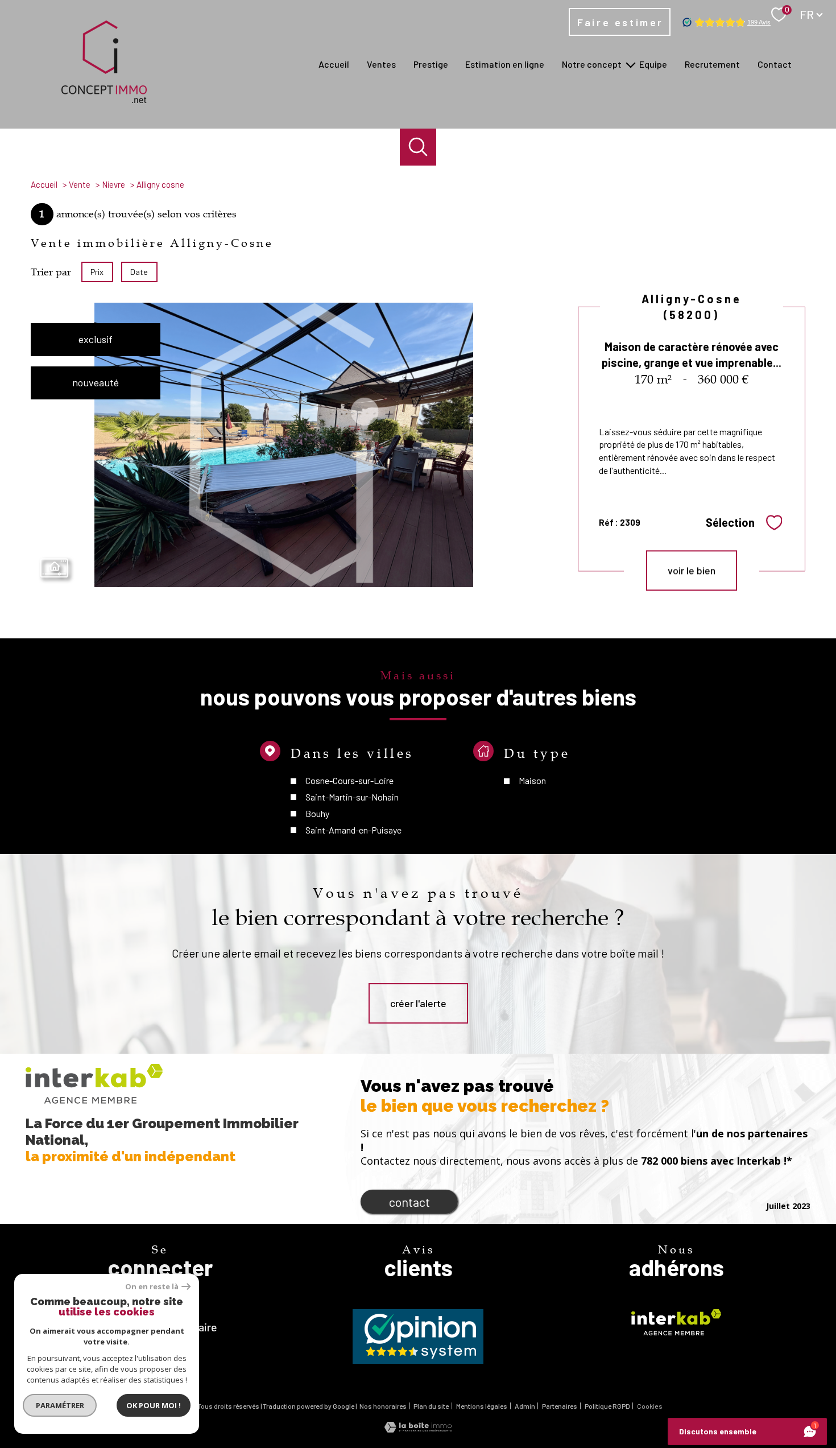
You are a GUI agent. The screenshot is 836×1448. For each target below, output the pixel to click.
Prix (97, 272)
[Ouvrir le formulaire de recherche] (418, 147)
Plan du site (431, 1406)
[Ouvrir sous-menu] (631, 64)
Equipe (653, 64)
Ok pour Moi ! (153, 1405)
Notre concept (592, 64)
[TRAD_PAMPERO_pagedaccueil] (104, 99)
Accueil (333, 64)
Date (139, 272)
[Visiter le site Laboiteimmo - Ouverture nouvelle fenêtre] (418, 1428)
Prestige (430, 64)
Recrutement (712, 64)
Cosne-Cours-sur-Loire (349, 780)
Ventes (381, 64)
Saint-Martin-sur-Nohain (352, 796)
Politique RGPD (607, 1406)
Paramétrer (60, 1405)
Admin (525, 1406)
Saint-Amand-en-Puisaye (353, 829)
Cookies (650, 1406)
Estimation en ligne (504, 64)
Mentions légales (481, 1406)
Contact (775, 64)
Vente (79, 184)
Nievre (113, 184)
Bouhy (317, 813)
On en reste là (152, 1286)
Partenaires (559, 1406)
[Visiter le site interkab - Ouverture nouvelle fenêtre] (676, 1322)
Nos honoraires (383, 1406)
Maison (531, 780)
